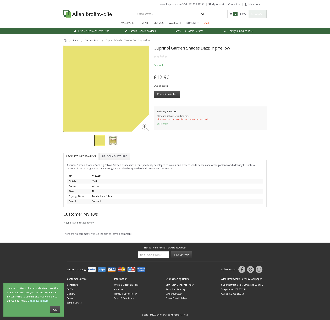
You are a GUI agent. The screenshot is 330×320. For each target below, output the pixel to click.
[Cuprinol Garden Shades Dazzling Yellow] (100, 140)
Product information (81, 156)
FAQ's (70, 289)
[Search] (203, 14)
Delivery (71, 293)
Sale (207, 22)
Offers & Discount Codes (126, 284)
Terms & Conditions (124, 298)
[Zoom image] (145, 127)
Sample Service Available (141, 30)
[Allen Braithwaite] (87, 14)
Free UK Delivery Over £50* (92, 30)
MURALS (158, 22)
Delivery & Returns (114, 156)
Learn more (162, 123)
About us (118, 289)
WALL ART (175, 22)
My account (254, 4)
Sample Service (74, 302)
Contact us (234, 4)
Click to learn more (38, 300)
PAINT (144, 22)
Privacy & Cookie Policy (125, 293)
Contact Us (72, 284)
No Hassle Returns (191, 30)
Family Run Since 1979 (239, 30)
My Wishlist (217, 4)
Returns (70, 298)
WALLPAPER (127, 22)
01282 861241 (196, 4)
